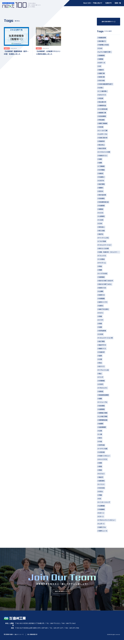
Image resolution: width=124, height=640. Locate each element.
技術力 (101, 306)
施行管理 (102, 184)
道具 (100, 356)
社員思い (102, 177)
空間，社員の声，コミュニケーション (109, 252)
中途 (100, 442)
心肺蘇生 (102, 216)
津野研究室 (102, 106)
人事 (100, 434)
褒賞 (100, 163)
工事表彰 (102, 166)
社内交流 (102, 488)
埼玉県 (101, 98)
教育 (100, 467)
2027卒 (101, 181)
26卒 (100, 48)
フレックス (102, 256)
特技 (100, 266)
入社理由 (102, 259)
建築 (100, 399)
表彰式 (101, 174)
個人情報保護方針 (32, 634)
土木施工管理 (103, 417)
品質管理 (102, 409)
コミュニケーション (105, 245)
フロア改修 (102, 241)
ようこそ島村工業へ (105, 52)
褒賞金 (101, 59)
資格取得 (102, 56)
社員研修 (102, 206)
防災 (100, 363)
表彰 (100, 159)
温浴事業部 (102, 427)
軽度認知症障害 (104, 395)
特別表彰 (102, 120)
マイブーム (102, 263)
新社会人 (102, 227)
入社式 (101, 220)
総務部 (101, 424)
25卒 (100, 224)
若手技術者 (102, 331)
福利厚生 (102, 481)
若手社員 (102, 445)
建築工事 (102, 73)
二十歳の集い (103, 91)
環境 (100, 495)
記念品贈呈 (102, 116)
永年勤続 (102, 170)
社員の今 (108, 3)
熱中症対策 (102, 195)
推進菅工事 (102, 113)
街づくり (102, 366)
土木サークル (103, 134)
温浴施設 (102, 277)
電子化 (101, 234)
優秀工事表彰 (103, 123)
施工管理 (102, 341)
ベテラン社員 (103, 449)
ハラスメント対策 (104, 152)
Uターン (101, 513)
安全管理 (102, 406)
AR (100, 66)
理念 (100, 470)
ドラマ (101, 320)
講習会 (101, 209)
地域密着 (102, 299)
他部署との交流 (104, 45)
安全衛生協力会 (104, 202)
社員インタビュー (104, 456)
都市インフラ (103, 302)
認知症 (101, 392)
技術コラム (102, 527)
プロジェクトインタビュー (107, 520)
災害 (100, 359)
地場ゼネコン (103, 156)
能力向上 (102, 145)
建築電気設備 (103, 420)
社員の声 (102, 352)
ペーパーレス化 (104, 238)
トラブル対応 (103, 274)
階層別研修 (102, 38)
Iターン (101, 517)
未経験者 (102, 509)
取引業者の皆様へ (14, 634)
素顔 (100, 270)
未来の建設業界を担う (106, 84)
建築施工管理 (103, 413)
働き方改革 (102, 148)
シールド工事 (103, 131)
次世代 (101, 384)
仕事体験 (102, 506)
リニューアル (103, 402)
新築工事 (102, 77)
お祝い (101, 88)
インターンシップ (104, 502)
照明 (100, 324)
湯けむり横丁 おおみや (106, 281)
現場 (100, 316)
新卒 (100, 438)
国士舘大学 (102, 102)
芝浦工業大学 (103, 138)
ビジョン (102, 474)
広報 (100, 431)
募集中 (101, 188)
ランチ (101, 377)
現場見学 (102, 141)
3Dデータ (102, 63)
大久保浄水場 (103, 109)
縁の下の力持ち (104, 309)
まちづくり (102, 95)
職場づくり (102, 349)
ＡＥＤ (101, 213)
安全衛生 (102, 199)
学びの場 (102, 81)
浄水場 (101, 127)
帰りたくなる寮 (104, 249)
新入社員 (102, 231)
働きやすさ (102, 345)
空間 (100, 327)
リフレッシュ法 (104, 370)
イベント (102, 484)
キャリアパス (103, 459)
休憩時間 (102, 381)
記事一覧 (118, 3)
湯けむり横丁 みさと (105, 284)
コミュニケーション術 (106, 338)
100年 (101, 334)
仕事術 (101, 291)
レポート (102, 524)
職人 (100, 374)
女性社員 (102, 452)
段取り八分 (102, 288)
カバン (101, 313)
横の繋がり (102, 41)
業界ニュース (103, 531)
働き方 (101, 477)
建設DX (101, 70)
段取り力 (102, 295)
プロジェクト (103, 388)
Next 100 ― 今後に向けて (92, 3)
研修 (100, 463)
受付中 (101, 191)
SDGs (101, 492)
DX (100, 499)
